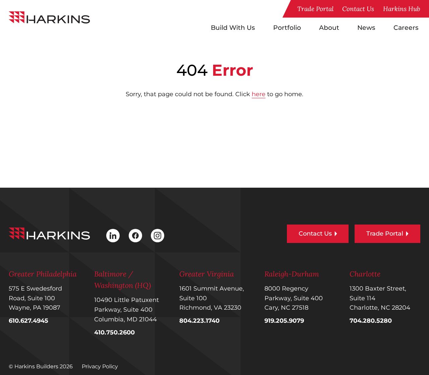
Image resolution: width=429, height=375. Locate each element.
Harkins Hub (401, 9)
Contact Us (358, 9)
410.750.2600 (114, 332)
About (329, 28)
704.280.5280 (371, 320)
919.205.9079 (284, 320)
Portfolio (287, 28)
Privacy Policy (100, 366)
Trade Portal (315, 9)
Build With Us (233, 28)
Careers (406, 28)
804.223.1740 (199, 320)
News (366, 28)
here (258, 94)
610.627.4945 (28, 320)
